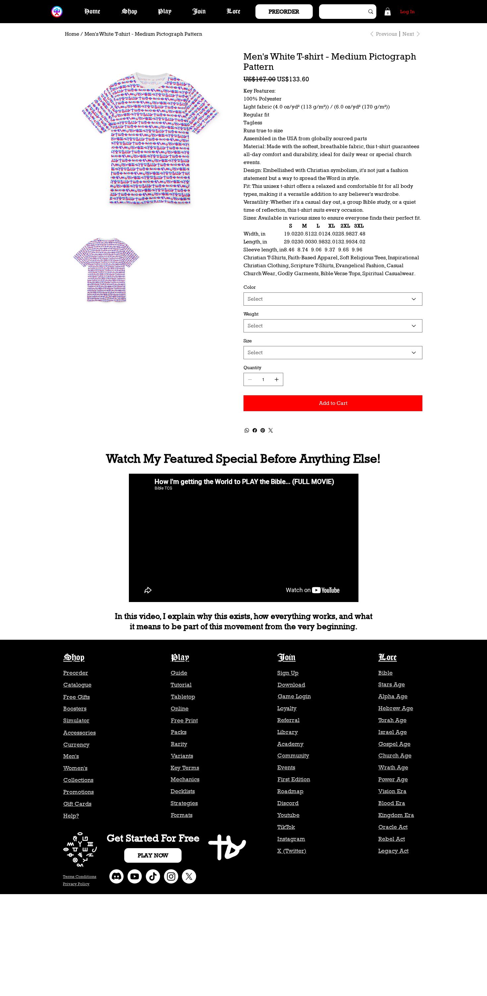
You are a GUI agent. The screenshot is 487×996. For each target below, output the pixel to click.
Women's (75, 768)
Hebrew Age (395, 708)
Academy (290, 744)
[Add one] (276, 379)
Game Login (294, 696)
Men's (71, 756)
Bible (385, 673)
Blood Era (391, 803)
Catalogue (77, 684)
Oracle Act (392, 827)
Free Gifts (76, 697)
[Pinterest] (262, 430)
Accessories (79, 732)
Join (286, 658)
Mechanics (185, 779)
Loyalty (287, 708)
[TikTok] (153, 876)
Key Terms (185, 767)
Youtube (288, 815)
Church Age (394, 755)
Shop (73, 658)
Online (180, 708)
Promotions (78, 792)
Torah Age (392, 720)
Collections (78, 780)
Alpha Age (392, 696)
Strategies (184, 803)
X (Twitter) (291, 850)
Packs (179, 732)
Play (180, 658)
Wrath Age (393, 767)
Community (293, 755)
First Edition (294, 779)
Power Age (393, 779)
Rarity (179, 744)
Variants (182, 756)
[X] (189, 876)
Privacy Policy (76, 884)
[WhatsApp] (247, 430)
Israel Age (392, 732)
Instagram (291, 839)
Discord (287, 803)
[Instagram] (171, 876)
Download (291, 684)
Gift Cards (77, 804)
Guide (179, 673)
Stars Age (391, 684)
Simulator (76, 720)
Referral (288, 720)
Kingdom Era (396, 815)
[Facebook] (254, 430)
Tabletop (183, 696)
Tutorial (181, 684)
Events (286, 767)
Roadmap (290, 791)
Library (287, 732)
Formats (181, 815)
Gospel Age (394, 744)
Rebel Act (391, 839)
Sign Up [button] (287, 673)
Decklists (183, 791)
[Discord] (116, 876)
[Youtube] (135, 876)
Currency (76, 744)
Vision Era (392, 791)
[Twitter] (270, 430)
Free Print (184, 720)
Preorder (75, 673)
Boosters (74, 708)
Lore (387, 658)
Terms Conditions (79, 876)
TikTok (286, 827)
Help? (71, 815)
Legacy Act (393, 850)
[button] (387, 12)
